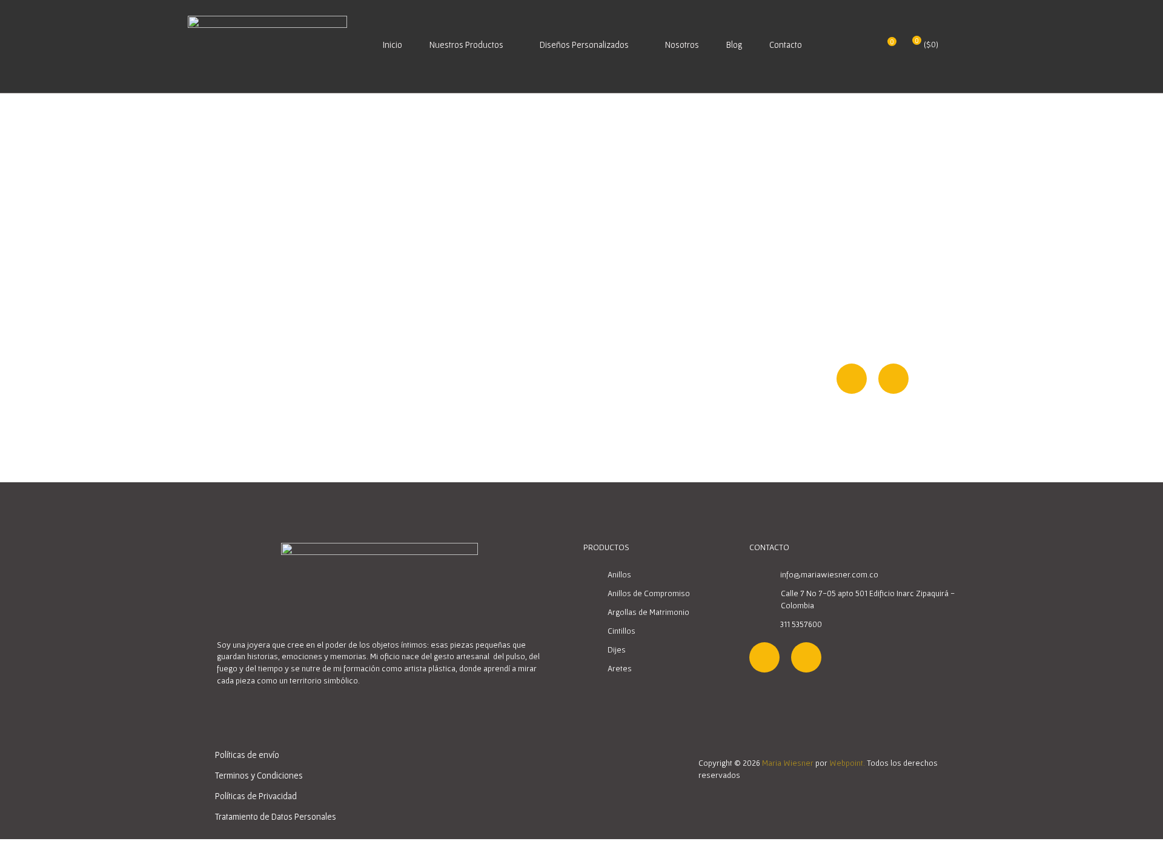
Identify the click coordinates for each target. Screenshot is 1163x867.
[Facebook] (893, 379)
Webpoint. (847, 763)
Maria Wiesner (787, 763)
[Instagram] (852, 379)
